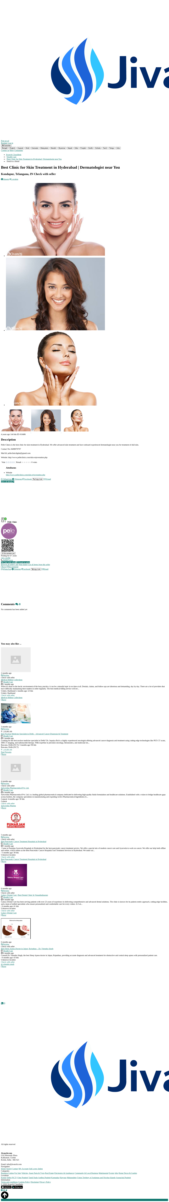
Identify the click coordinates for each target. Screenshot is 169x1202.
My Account (23, 1169)
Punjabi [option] (83, 148)
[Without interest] (6, 462)
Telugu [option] (111, 148)
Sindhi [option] (90, 148)
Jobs (116, 1173)
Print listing (23, 565)
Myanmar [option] (62, 148)
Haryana (63, 1178)
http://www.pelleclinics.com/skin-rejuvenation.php (25, 475)
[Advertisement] (75, 502)
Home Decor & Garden (128, 1173)
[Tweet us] (6, 1190)
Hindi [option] (27, 148)
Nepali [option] (70, 148)
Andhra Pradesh (44, 1178)
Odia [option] (76, 148)
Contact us (5, 150)
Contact (15, 1169)
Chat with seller (9, 562)
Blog (12, 150)
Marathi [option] (53, 148)
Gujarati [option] (20, 148)
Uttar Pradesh (22, 1178)
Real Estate (49, 1173)
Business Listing (7, 1173)
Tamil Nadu (33, 1178)
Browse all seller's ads (9, 565)
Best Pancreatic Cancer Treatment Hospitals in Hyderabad (23, 841)
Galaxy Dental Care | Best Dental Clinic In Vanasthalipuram (24, 895)
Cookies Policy (24, 1182)
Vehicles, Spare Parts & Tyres (33, 1173)
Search (9, 1169)
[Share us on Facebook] (2, 1190)
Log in (10, 143)
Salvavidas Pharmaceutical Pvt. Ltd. (15, 788)
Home (3, 1169)
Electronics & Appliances (64, 1173)
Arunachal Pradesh (123, 1178)
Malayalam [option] (44, 148)
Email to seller (24, 562)
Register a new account (71, 1200)
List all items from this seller (39, 565)
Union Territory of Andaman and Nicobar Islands (96, 1178)
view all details (7, 482)
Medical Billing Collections (11, 680)
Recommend (13, 567)
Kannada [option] (35, 148)
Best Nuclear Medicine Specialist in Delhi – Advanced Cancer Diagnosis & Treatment (34, 734)
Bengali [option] (4, 148)
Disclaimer (35, 1182)
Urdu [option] (118, 148)
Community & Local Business (86, 1173)
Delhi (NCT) (12, 1178)
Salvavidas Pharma (8, 806)
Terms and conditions (9, 1182)
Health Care (8, 682)
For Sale (17, 1173)
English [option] (12, 148)
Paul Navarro (6, 752)
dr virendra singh (7, 964)
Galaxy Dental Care (9, 913)
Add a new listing (36, 1169)
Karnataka (55, 1178)
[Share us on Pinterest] (4, 1190)
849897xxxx (8, 560)
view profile (5, 558)
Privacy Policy (45, 1182)
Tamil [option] (105, 148)
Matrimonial (103, 1173)
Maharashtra (72, 1178)
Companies (18, 150)
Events (111, 1173)
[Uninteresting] (7, 462)
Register (4, 143)
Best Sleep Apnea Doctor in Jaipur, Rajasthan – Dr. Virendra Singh (27, 949)
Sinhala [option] (97, 148)
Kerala (3, 1178)
